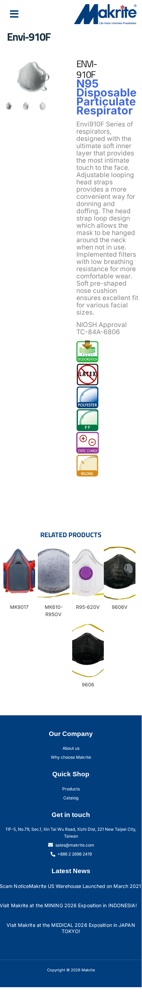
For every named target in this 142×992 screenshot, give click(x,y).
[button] (14, 14)
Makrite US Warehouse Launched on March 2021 (85, 886)
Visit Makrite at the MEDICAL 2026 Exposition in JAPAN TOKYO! (71, 928)
